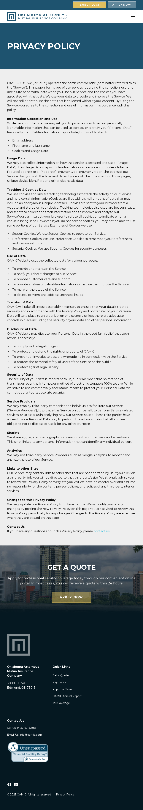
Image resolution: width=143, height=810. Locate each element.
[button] (132, 16)
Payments (59, 682)
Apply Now (121, 4)
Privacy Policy (65, 794)
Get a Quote (61, 675)
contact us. (102, 531)
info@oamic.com (31, 734)
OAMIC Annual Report (67, 696)
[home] (37, 16)
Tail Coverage (61, 703)
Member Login (89, 4)
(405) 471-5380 (26, 727)
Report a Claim (62, 689)
